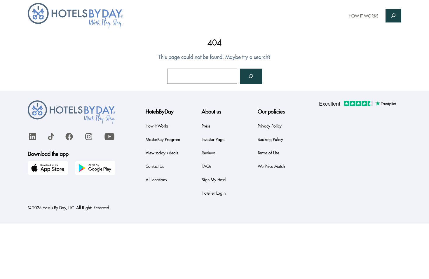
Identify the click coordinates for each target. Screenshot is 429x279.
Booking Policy (270, 139)
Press (206, 126)
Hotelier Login (214, 193)
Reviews (208, 153)
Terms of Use (268, 153)
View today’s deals (162, 153)
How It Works (157, 126)
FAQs (206, 166)
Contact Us (155, 166)
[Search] (251, 76)
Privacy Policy (270, 126)
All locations (156, 179)
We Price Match (271, 166)
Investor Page (213, 139)
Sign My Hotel (214, 179)
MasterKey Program (163, 139)
